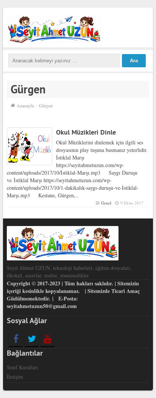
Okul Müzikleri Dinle (86, 132)
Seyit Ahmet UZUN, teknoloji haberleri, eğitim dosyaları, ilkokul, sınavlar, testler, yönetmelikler (69, 271)
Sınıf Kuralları (22, 367)
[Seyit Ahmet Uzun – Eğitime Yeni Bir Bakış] (54, 28)
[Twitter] (32, 338)
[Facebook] (16, 338)
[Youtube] (48, 338)
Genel (106, 203)
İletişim (15, 376)
